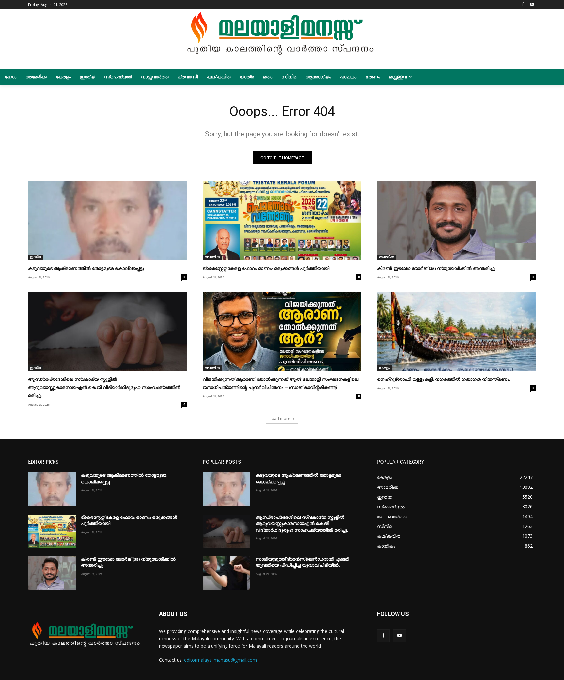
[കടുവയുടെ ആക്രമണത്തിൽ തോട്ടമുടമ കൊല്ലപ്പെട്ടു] (107, 220)
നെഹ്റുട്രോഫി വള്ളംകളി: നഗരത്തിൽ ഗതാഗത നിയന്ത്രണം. (443, 379)
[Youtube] (532, 4)
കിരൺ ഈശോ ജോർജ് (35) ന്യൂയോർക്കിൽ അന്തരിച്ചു (436, 268)
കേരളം (384, 368)
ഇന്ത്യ (35, 257)
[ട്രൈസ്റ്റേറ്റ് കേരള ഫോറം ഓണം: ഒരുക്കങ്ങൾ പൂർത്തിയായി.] (282, 220)
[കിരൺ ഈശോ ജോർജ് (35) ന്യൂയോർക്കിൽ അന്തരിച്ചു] (456, 220)
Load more (280, 418)
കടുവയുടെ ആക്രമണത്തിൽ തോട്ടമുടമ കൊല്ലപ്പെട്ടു (86, 268)
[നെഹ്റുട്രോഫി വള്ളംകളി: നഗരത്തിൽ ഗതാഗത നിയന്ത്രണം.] (456, 331)
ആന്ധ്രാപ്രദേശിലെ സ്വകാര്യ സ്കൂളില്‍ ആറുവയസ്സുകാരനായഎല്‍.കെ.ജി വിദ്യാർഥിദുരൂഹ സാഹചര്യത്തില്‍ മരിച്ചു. (104, 387)
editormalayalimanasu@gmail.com (220, 660)
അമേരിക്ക (212, 257)
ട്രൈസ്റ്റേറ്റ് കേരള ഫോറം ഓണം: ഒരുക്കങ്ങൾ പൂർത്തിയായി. (266, 268)
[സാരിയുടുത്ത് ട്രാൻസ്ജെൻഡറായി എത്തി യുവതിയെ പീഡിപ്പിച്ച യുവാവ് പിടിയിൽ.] (226, 573)
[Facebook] (523, 4)
